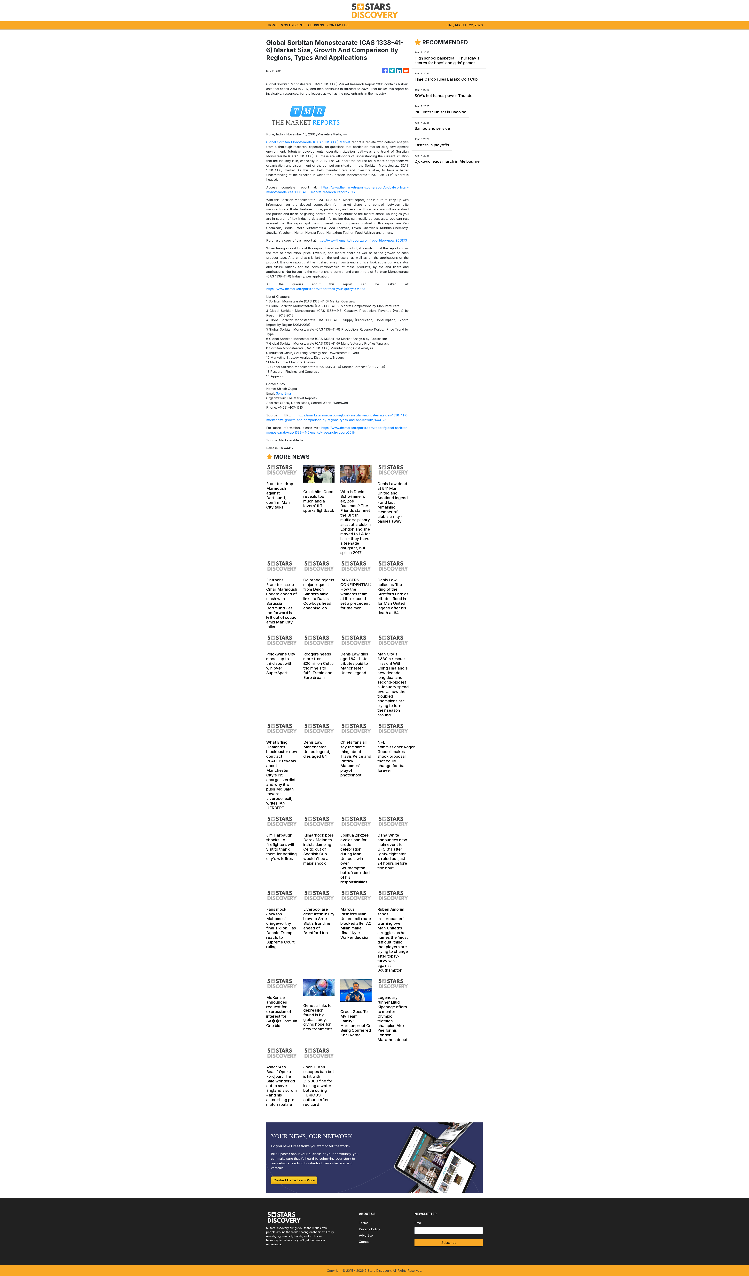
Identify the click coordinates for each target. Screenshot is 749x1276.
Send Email (284, 393)
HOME (273, 25)
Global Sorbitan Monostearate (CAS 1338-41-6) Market (308, 142)
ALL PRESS (315, 25)
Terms (363, 1223)
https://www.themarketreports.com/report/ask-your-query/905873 (315, 289)
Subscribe (448, 1243)
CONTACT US (338, 25)
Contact (364, 1242)
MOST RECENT (292, 25)
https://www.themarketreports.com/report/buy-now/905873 (362, 240)
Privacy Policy (369, 1229)
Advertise (366, 1235)
